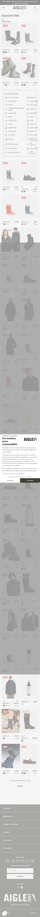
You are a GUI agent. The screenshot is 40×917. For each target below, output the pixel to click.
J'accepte (30, 480)
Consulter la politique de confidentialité (13, 473)
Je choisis (10, 480)
